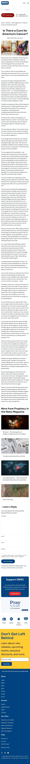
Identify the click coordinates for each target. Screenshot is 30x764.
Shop (2, 688)
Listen (3, 680)
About (3, 697)
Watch (3, 683)
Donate (3, 694)
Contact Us (4, 738)
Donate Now (15, 593)
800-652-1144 (5, 747)
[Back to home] (5, 3)
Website (3, 549)
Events (3, 691)
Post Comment (8, 561)
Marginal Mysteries (6, 728)
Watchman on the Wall (7, 720)
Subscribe (6, 664)
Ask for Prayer (5, 744)
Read (2, 686)
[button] (28, 3)
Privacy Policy (15, 758)
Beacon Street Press (7, 725)
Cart (24, 3)
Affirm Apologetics (6, 731)
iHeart (3, 710)
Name (3, 536)
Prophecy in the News (7, 723)
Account (3, 741)
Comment (3, 516)
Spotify (3, 704)
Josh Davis (20, 38)
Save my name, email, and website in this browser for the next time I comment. (14, 556)
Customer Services (24, 758)
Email (3, 542)
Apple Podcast (5, 707)
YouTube (3, 712)
